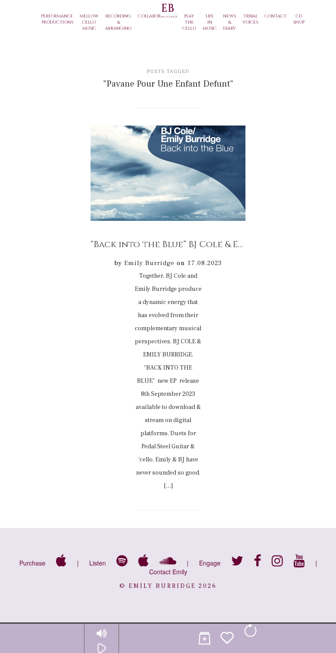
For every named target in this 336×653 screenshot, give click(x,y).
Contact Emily (168, 571)
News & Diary (229, 22)
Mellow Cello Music (89, 22)
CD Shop (298, 19)
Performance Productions (57, 19)
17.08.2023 (204, 263)
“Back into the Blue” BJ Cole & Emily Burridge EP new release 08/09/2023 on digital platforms (168, 244)
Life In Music (210, 22)
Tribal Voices (250, 19)
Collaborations (157, 16)
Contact (276, 16)
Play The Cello (189, 22)
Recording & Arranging (118, 22)
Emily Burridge (149, 263)
